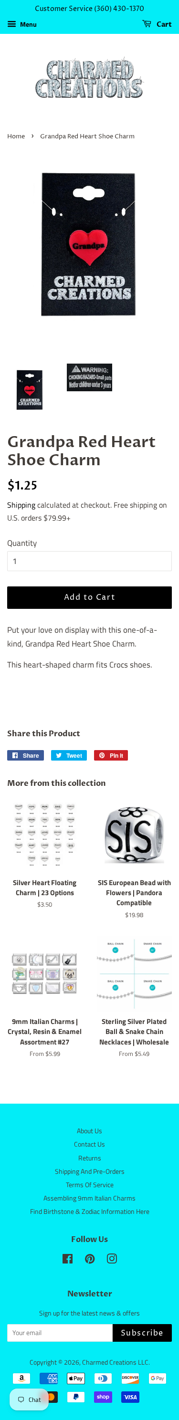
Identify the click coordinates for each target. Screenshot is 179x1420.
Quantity (22, 543)
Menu (28, 24)
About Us (89, 1131)
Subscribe (142, 1333)
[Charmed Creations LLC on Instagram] (111, 1260)
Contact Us (89, 1144)
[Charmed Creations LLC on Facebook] (67, 1260)
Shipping (21, 505)
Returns (89, 1158)
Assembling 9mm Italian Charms (89, 1198)
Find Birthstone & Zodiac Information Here (89, 1211)
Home (16, 137)
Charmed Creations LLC (115, 1362)
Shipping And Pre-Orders (90, 1171)
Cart (163, 24)
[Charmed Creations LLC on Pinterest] (89, 1260)
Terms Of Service (90, 1185)
